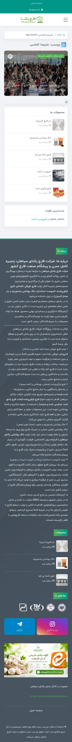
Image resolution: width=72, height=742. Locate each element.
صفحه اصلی (36, 3)
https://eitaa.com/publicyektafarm (49, 696)
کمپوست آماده (39, 219)
